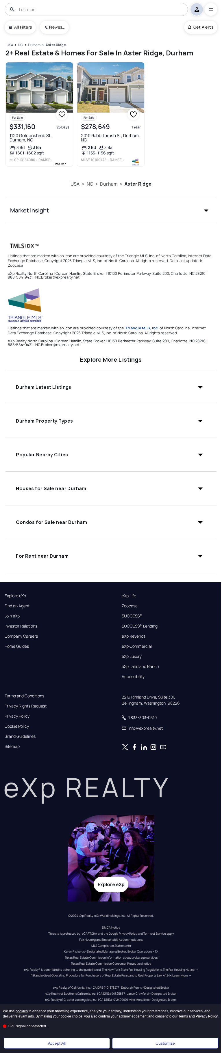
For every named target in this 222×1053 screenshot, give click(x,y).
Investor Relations (21, 626)
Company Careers (21, 636)
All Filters (23, 27)
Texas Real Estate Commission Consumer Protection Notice (111, 963)
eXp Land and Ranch (140, 666)
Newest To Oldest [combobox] (57, 27)
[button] (111, 210)
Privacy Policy (17, 716)
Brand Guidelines (20, 736)
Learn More (180, 975)
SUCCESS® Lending (140, 626)
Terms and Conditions (24, 696)
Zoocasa (130, 606)
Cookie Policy (17, 726)
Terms (183, 1016)
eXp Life (129, 596)
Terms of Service (154, 933)
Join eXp (12, 616)
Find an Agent (17, 606)
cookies (22, 1011)
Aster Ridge (138, 184)
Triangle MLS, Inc (141, 328)
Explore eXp (15, 596)
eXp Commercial (137, 646)
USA (75, 184)
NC (90, 184)
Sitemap (12, 746)
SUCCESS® (132, 616)
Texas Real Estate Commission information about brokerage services (111, 957)
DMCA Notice (111, 927)
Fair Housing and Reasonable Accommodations (111, 940)
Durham (109, 184)
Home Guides (17, 646)
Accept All (57, 1043)
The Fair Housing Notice (179, 970)
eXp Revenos (133, 636)
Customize (165, 1043)
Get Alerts (203, 27)
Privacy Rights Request (26, 706)
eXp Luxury (132, 656)
